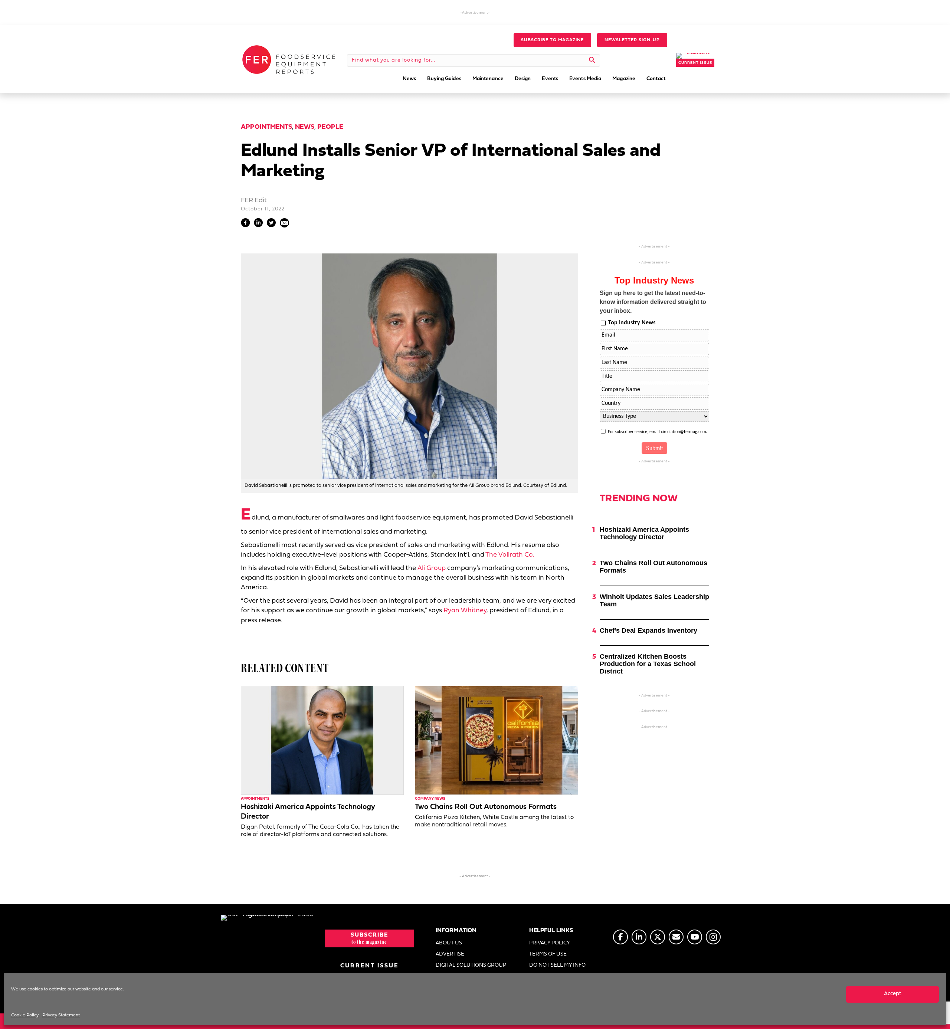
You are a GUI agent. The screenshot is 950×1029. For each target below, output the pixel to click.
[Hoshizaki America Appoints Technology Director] (322, 740)
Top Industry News (631, 323)
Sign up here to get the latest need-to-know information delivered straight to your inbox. (653, 302)
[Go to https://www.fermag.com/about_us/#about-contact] (676, 937)
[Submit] (592, 60)
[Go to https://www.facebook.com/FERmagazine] (620, 937)
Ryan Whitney (465, 610)
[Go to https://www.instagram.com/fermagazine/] (713, 937)
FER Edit (254, 200)
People (330, 127)
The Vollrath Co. (509, 554)
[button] (552, 40)
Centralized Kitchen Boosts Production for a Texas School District (648, 664)
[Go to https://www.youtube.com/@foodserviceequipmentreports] (694, 937)
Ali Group (431, 568)
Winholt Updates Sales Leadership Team (654, 600)
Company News (430, 799)
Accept (892, 994)
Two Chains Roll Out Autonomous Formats (486, 807)
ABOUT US (449, 943)
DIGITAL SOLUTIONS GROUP (471, 965)
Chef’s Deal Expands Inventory (648, 630)
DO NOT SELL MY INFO (557, 965)
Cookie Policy (25, 1015)
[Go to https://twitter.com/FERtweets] (657, 937)
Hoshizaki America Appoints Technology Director (644, 533)
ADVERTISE (450, 954)
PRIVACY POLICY (549, 943)
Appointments (266, 127)
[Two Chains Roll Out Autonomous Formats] (496, 740)
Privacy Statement (61, 1015)
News (304, 127)
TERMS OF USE (548, 954)
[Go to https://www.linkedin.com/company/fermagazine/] (639, 937)
